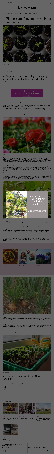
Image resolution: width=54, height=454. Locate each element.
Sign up (45, 208)
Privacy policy (32, 211)
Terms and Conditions (38, 211)
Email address (30, 208)
